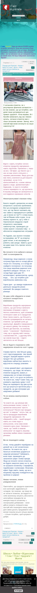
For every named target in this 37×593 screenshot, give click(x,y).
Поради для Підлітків (10, 65)
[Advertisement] (18, 34)
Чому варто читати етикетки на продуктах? (12, 69)
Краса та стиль (7, 67)
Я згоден (18, 590)
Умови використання (19, 575)
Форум (20, 65)
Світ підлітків (15, 7)
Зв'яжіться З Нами (7, 575)
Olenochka (18, 78)
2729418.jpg (17, 524)
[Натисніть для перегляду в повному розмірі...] (18, 159)
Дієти (15, 67)
